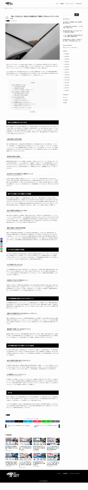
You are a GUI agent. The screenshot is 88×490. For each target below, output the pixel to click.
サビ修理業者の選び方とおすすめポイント (21, 102)
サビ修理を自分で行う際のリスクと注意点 (21, 107)
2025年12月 (67, 74)
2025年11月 (67, 77)
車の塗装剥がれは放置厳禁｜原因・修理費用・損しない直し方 (73, 22)
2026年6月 (66, 59)
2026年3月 (66, 66)
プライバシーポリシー (75, 473)
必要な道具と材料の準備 (19, 86)
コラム (8, 20)
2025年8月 (66, 85)
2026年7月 (66, 56)
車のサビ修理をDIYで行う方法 (19, 85)
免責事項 (65, 473)
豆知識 (66, 100)
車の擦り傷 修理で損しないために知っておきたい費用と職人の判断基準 (72, 31)
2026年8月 (66, 53)
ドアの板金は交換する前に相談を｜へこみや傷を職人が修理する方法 (73, 27)
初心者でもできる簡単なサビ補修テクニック (23, 89)
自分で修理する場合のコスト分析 (21, 93)
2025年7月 (66, 87)
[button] (9, 421)
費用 (66, 102)
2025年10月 (67, 80)
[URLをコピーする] (55, 421)
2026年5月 (66, 61)
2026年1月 (66, 72)
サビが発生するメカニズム (20, 98)
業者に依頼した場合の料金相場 (21, 95)
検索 (77, 14)
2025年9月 (66, 82)
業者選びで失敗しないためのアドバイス (22, 105)
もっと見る (32, 111)
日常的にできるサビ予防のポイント (21, 100)
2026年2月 (66, 69)
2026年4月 (66, 64)
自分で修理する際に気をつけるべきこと (22, 109)
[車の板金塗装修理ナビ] (9, 3)
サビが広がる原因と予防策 (18, 97)
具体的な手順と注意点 (19, 88)
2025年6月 (66, 90)
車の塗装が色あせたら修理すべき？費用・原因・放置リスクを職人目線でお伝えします (72, 40)
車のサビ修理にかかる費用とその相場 (20, 92)
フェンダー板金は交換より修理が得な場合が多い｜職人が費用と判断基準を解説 (73, 36)
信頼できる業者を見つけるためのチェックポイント (25, 104)
